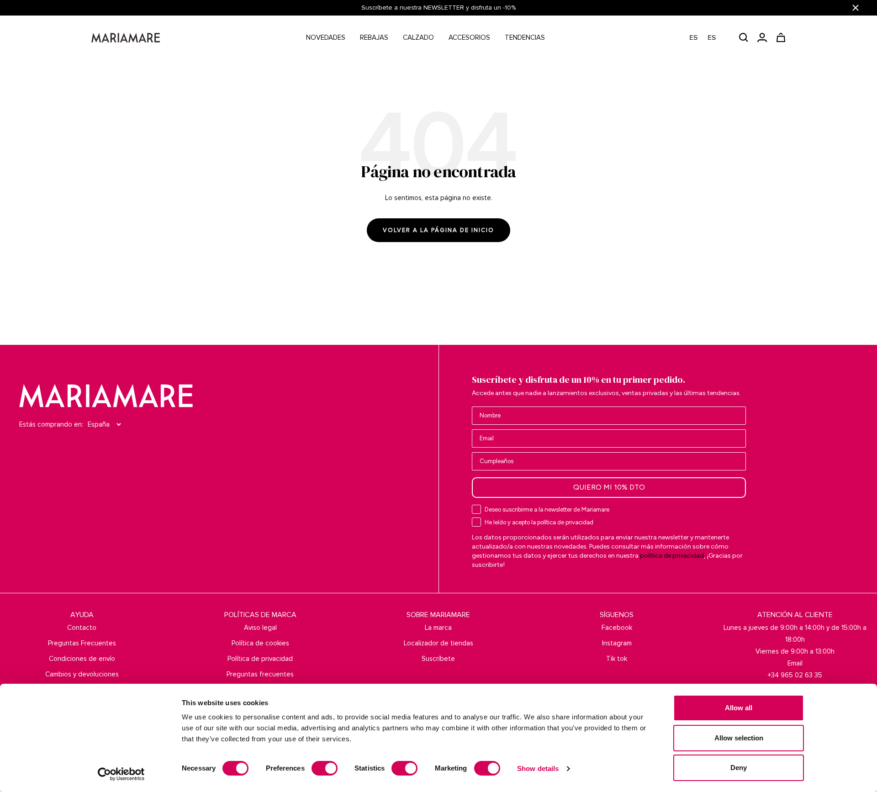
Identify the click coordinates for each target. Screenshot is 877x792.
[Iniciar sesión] (762, 37)
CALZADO (418, 37)
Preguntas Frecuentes (82, 643)
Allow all (738, 708)
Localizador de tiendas (438, 643)
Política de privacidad (260, 659)
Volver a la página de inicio (438, 230)
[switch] (325, 768)
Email (795, 663)
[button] (707, 37)
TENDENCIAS (525, 37)
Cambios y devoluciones (82, 674)
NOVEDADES (325, 37)
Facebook (617, 627)
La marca (438, 627)
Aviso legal (260, 627)
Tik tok (616, 659)
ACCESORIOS (469, 37)
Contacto (81, 627)
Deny (738, 767)
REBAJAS (374, 37)
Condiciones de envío (82, 659)
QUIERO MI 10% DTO (609, 487)
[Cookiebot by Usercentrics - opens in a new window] (121, 774)
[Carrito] (781, 37)
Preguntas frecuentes (260, 674)
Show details (538, 768)
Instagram (617, 643)
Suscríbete (438, 659)
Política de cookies (260, 643)
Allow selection (738, 738)
